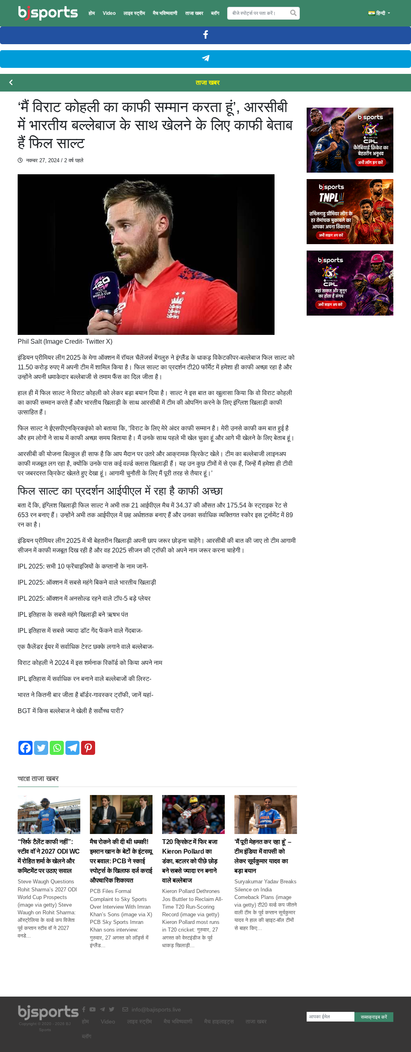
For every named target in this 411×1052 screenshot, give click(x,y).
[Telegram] (72, 748)
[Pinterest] (88, 748)
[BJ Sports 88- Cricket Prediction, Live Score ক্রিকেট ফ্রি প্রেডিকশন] (48, 13)
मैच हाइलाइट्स (219, 1021)
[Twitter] (41, 748)
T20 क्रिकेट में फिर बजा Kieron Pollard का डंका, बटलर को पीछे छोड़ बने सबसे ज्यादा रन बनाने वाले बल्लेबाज (190, 861)
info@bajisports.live (155, 1009)
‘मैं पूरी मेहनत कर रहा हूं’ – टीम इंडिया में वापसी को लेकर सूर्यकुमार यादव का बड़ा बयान (262, 856)
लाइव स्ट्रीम (134, 13)
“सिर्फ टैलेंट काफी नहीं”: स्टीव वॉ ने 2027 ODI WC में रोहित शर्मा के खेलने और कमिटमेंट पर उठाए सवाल (49, 856)
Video (109, 13)
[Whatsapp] (57, 748)
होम (92, 13)
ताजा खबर (194, 13)
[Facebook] (25, 748)
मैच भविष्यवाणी (165, 13)
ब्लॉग (215, 13)
